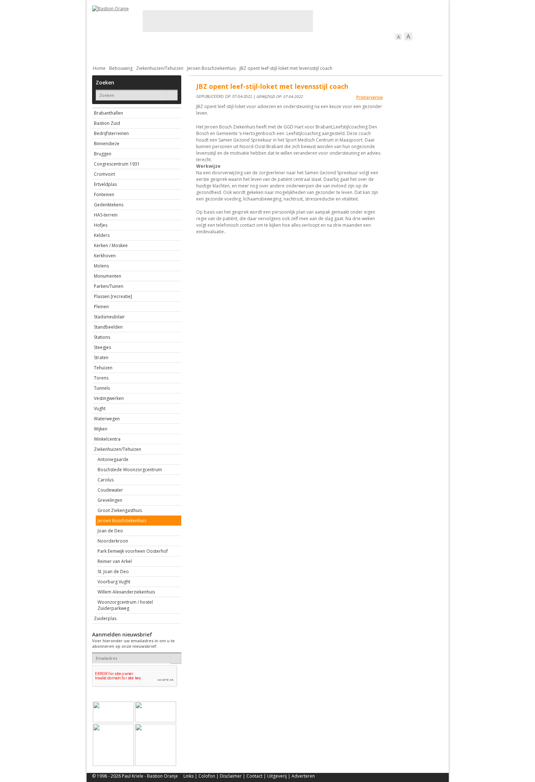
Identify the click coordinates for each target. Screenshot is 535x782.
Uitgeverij (277, 776)
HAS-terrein (106, 215)
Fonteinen (104, 194)
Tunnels (102, 388)
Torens (101, 378)
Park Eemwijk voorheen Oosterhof (133, 551)
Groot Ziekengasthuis (120, 510)
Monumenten (107, 276)
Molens (101, 266)
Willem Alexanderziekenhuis (126, 592)
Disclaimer (231, 776)
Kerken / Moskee (111, 245)
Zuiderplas (105, 618)
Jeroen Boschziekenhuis (211, 68)
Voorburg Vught (114, 582)
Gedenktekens (108, 205)
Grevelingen (110, 500)
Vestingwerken (109, 398)
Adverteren (303, 776)
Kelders (102, 235)
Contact (254, 776)
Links (188, 776)
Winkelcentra (107, 439)
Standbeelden (108, 327)
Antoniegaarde (113, 459)
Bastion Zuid (107, 123)
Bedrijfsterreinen (111, 133)
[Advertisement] (228, 21)
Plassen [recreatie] (113, 296)
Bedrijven (266, 49)
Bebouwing (166, 49)
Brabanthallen (108, 113)
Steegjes (102, 347)
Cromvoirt (104, 174)
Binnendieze (106, 143)
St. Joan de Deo (113, 571)
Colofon (206, 776)
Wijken (100, 429)
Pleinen (101, 306)
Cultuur (235, 49)
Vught (100, 408)
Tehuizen (103, 368)
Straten (101, 357)
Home (99, 68)
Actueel (101, 49)
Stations (102, 337)
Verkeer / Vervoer (310, 49)
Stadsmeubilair (109, 317)
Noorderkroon (113, 541)
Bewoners (202, 49)
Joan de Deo (110, 531)
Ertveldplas (105, 184)
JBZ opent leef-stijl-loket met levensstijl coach (285, 68)
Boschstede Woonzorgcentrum (130, 470)
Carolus (106, 480)
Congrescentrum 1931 (117, 164)
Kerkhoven (105, 256)
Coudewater (110, 490)
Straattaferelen (388, 49)
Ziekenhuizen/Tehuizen (159, 68)
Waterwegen (107, 419)
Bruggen (102, 154)
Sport (350, 49)
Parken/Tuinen (108, 286)
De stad (131, 49)
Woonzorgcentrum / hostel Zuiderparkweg (125, 605)
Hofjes (100, 225)
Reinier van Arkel (115, 561)
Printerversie (369, 97)
